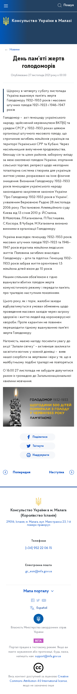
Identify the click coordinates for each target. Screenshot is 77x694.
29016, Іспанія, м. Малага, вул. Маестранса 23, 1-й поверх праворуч (38, 523)
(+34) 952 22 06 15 (38, 548)
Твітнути (38, 446)
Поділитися (40, 437)
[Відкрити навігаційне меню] (6, 6)
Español (42, 608)
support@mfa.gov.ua (48, 656)
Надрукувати (41, 455)
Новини (15, 49)
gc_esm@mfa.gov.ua (38, 571)
